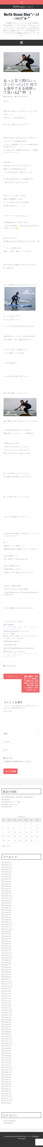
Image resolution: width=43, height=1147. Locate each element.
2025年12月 (8, 867)
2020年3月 (7, 1032)
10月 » (8, 846)
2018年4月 (7, 1086)
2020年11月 (8, 1013)
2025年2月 (7, 891)
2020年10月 (8, 1015)
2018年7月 (7, 1079)
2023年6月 (7, 939)
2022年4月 (7, 972)
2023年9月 (7, 932)
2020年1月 (7, 1036)
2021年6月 (7, 996)
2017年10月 (8, 1101)
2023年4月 (7, 943)
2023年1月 (7, 951)
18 (3, 836)
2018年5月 (7, 1084)
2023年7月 (7, 936)
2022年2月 (7, 977)
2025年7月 (7, 879)
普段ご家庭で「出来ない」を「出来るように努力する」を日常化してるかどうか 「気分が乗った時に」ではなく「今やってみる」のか (31, 683)
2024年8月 (7, 905)
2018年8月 (7, 1077)
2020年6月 (7, 1024)
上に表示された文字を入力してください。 (18, 761)
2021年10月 (8, 986)
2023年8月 (7, 934)
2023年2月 (7, 948)
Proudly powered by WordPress (15, 1136)
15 (26, 832)
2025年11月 (8, 870)
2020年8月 (7, 1020)
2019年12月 (8, 1039)
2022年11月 (8, 955)
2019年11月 (8, 1041)
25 (3, 840)
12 (9, 832)
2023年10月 (8, 929)
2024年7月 (7, 908)
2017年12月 (8, 1096)
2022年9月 (7, 960)
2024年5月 (7, 912)
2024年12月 (8, 896)
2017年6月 (7, 1103)
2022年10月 (8, 958)
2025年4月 (7, 886)
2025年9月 (7, 874)
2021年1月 (7, 1008)
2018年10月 (8, 1072)
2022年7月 (7, 965)
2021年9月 (7, 989)
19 (9, 836)
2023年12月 (8, 924)
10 (37, 828)
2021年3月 (7, 1003)
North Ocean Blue (21, 96)
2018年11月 (8, 1070)
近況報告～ (7, 799)
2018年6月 (7, 1082)
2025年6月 (7, 881)
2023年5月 (7, 941)
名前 (5, 734)
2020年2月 (7, 1034)
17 (37, 832)
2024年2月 (7, 920)
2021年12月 (8, 982)
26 (9, 840)
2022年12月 (8, 953)
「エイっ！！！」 (12, 676)
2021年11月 (8, 984)
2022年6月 (7, 967)
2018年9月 (7, 1075)
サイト (5, 750)
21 (20, 836)
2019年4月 (7, 1058)
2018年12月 (8, 1067)
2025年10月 (8, 872)
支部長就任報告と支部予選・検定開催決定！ (18, 797)
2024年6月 (7, 910)
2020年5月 (7, 1027)
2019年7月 (7, 1051)
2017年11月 (8, 1098)
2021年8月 (7, 991)
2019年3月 (7, 1060)
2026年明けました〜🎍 (11, 802)
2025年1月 (7, 893)
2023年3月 (7, 946)
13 (15, 832)
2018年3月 (7, 1089)
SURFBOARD (8, 1123)
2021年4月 (7, 1001)
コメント (7, 711)
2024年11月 (8, 898)
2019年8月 (7, 1048)
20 (15, 836)
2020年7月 (7, 1022)
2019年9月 (7, 1046)
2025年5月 (7, 884)
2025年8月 (7, 877)
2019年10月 (8, 1044)
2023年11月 (8, 927)
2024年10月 (8, 901)
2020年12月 (8, 1010)
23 (32, 836)
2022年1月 (7, 979)
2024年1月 (7, 922)
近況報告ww (23, 6)
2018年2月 (7, 1091)
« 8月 (3, 846)
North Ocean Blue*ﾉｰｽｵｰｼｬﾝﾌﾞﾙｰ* (21, 16)
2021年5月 (7, 998)
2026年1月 (7, 865)
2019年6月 (7, 1053)
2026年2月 (7, 862)
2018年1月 (7, 1094)
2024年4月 (7, 915)
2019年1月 (7, 1065)
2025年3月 (7, 889)
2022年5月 (7, 970)
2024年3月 (7, 917)
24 (37, 836)
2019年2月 (7, 1063)
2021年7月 (7, 994)
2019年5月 (7, 1056)
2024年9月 (7, 903)
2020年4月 (7, 1029)
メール (6, 742)
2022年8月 (7, 963)
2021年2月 (7, 1005)
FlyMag (34, 1136)
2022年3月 (7, 974)
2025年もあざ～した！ (11, 804)
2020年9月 (7, 1017)
